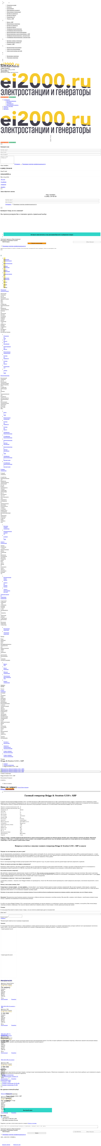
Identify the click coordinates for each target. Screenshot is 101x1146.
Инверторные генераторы (13, 23)
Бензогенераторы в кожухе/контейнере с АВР (18, 34)
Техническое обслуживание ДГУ (7, 677)
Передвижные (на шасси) (13, 10)
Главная (6, 763)
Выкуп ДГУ (5, 664)
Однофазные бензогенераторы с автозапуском (18, 37)
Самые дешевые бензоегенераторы (8, 752)
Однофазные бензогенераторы (14, 30)
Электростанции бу (9, 52)
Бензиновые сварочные (13, 56)
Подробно (13, 999)
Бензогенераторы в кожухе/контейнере (16, 32)
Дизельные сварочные (12, 57)
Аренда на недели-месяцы (13, 49)
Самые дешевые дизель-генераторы (8, 756)
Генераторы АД (11, 17)
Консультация (24, 787)
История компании (11, 101)
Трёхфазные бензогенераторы (14, 29)
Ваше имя (3, 912)
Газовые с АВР (10, 44)
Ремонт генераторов (7, 682)
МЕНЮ (50, 138)
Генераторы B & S (6, 1080)
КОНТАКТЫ (7, 60)
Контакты (6, 109)
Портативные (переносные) (14, 12)
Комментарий (4, 917)
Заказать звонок (5, 97)
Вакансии (9, 102)
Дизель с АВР (10, 18)
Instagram (3, 184)
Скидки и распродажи (7, 742)
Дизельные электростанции (11, 3)
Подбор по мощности (12, 13)
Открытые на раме (11, 5)
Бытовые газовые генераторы (14, 40)
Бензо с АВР (10, 22)
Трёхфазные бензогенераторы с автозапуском (18, 35)
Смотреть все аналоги (6, 1035)
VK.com (3, 179)
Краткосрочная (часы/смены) (14, 47)
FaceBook (3, 182)
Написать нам (12, 97)
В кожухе (9, 7)
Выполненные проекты (12, 105)
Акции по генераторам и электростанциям (8, 747)
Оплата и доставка (8, 106)
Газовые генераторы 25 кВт (10, 1085)
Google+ (3, 187)
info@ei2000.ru (5, 71)
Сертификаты (10, 103)
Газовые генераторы (9, 39)
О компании (7, 99)
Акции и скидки (3, 686)
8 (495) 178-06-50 (5, 68)
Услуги (2, 636)
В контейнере (10, 8)
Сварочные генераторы (10, 54)
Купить (19, 787)
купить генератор (3, 691)
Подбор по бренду (11, 15)
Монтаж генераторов (7, 672)
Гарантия (6, 107)
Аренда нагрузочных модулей (14, 51)
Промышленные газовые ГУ (14, 42)
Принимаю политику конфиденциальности (34, 164)
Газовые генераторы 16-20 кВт (11, 1083)
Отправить (17, 164)
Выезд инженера (6, 668)
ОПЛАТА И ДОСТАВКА (10, 59)
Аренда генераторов (9, 46)
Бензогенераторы (8, 20)
